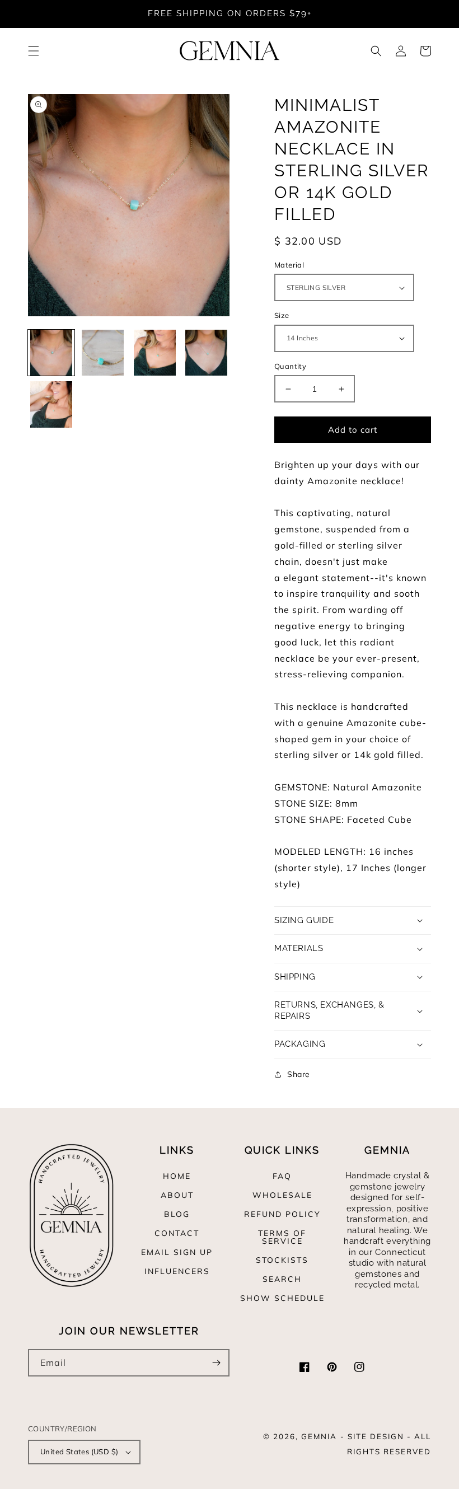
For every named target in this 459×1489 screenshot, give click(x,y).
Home (177, 1176)
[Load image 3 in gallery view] (155, 353)
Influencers (177, 1271)
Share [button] (298, 1074)
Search (282, 1279)
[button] (33, 51)
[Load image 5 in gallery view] (51, 404)
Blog (177, 1214)
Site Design (376, 1436)
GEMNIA (319, 1436)
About (177, 1195)
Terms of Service (282, 1237)
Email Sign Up (177, 1252)
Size (281, 315)
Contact (176, 1233)
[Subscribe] (216, 1362)
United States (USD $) (79, 1451)
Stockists (282, 1260)
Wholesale (282, 1195)
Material (289, 264)
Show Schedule (282, 1298)
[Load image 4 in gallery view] (207, 353)
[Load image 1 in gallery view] (51, 353)
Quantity (290, 366)
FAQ (282, 1176)
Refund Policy (282, 1214)
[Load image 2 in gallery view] (103, 353)
